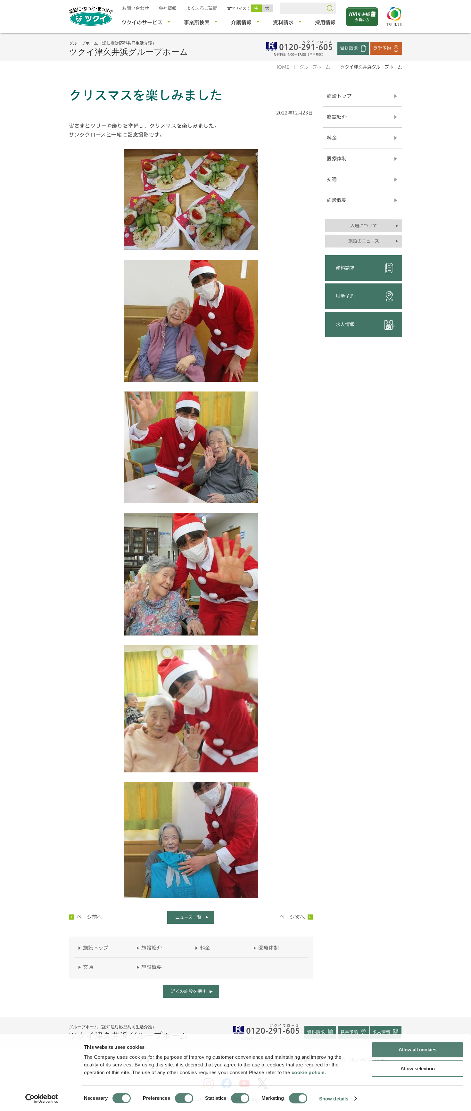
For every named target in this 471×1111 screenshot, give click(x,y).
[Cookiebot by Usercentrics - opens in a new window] (41, 1098)
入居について (363, 225)
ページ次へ (292, 917)
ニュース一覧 (188, 917)
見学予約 (382, 48)
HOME (281, 67)
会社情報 (168, 8)
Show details (333, 1098)
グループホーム (315, 67)
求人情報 (345, 324)
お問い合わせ (135, 8)
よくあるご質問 (202, 8)
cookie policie (308, 1072)
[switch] (184, 1098)
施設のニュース (363, 241)
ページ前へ (89, 917)
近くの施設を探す (188, 991)
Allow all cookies (417, 1049)
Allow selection (418, 1068)
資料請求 (349, 48)
